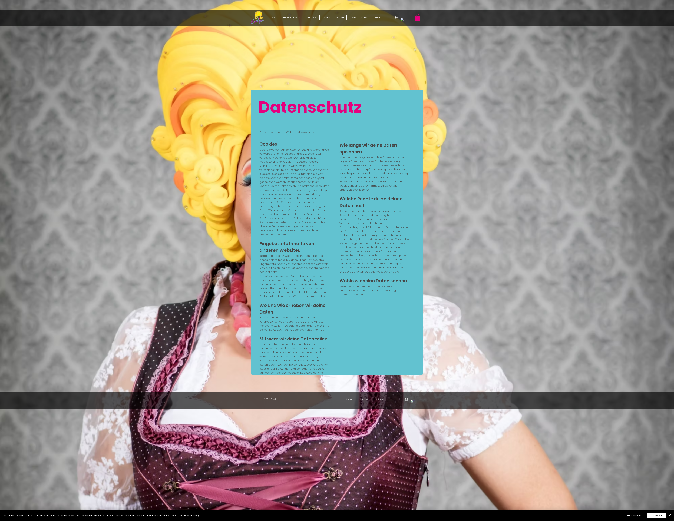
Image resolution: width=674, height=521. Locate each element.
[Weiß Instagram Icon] (397, 17)
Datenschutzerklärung (187, 515)
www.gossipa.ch (311, 132)
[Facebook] (403, 20)
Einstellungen (634, 515)
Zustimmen (656, 515)
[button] (418, 17)
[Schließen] (670, 515)
